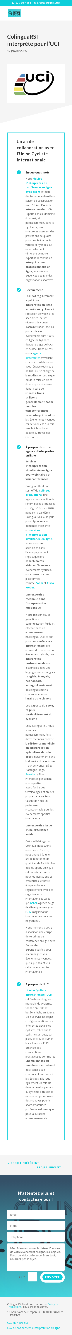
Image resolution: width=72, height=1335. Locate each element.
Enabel (33, 903)
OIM (29, 912)
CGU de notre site (17, 1322)
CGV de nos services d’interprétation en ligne (33, 1328)
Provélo (30, 774)
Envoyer (52, 1277)
